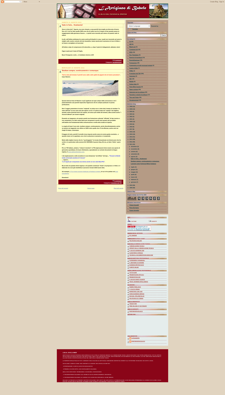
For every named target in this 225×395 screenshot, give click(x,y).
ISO (130, 79)
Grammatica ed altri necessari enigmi (140, 65)
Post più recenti (63, 188)
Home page (90, 188)
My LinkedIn (133, 235)
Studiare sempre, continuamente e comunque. (80, 70)
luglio (133, 167)
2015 (131, 134)
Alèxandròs (135, 338)
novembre (134, 149)
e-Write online (134, 267)
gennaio (133, 182)
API (130, 44)
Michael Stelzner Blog (136, 296)
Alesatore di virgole (136, 253)
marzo (133, 177)
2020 (131, 121)
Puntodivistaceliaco (136, 311)
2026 (131, 106)
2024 (131, 111)
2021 (131, 119)
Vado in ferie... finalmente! (72, 25)
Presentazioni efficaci (136, 274)
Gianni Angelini (134, 210)
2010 (131, 185)
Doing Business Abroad (136, 294)
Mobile (131, 81)
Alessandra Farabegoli (137, 260)
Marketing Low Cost (135, 291)
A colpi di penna (134, 289)
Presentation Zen (134, 277)
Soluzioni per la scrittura (136, 92)
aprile (133, 174)
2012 (131, 142)
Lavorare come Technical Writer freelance (143, 163)
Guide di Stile (133, 68)
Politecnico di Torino (136, 298)
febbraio (134, 179)
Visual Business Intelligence (138, 281)
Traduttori (133, 303)
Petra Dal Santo (134, 207)
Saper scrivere (133, 89)
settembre (134, 154)
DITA (130, 52)
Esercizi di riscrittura (135, 57)
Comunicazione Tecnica (136, 246)
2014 (131, 136)
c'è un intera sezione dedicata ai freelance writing (85, 171)
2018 (131, 126)
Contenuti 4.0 (133, 49)
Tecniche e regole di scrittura (138, 94)
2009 (131, 187)
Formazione (133, 63)
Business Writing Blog (136, 265)
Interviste (132, 76)
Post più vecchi (118, 188)
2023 (131, 114)
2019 (131, 124)
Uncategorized (117, 62)
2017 (131, 129)
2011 (131, 144)
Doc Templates (134, 55)
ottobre (133, 151)
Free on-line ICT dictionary (138, 306)
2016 (131, 131)
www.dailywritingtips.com (76, 152)
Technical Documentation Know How (141, 255)
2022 (131, 116)
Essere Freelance (135, 287)
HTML (131, 71)
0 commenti (118, 60)
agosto (133, 156)
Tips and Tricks (134, 97)
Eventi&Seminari (134, 60)
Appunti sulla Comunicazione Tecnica (141, 248)
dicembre (134, 146)
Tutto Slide (133, 272)
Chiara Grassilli (134, 205)
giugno (133, 169)
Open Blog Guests (135, 86)
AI (130, 41)
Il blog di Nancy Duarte (137, 279)
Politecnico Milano (135, 240)
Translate (135, 29)
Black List (132, 47)
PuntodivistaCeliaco (138, 341)
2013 (131, 139)
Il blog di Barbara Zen (136, 250)
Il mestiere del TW (116, 183)
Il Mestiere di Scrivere (136, 262)
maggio (133, 172)
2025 (131, 109)
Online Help (133, 84)
